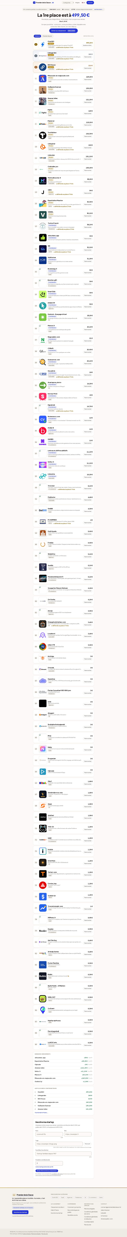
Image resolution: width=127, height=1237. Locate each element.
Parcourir (87, 1144)
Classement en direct (57, 1207)
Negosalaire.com (54, 337)
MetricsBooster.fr (54, 178)
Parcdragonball (53, 1031)
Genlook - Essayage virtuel (57, 314)
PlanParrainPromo (54, 1021)
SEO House (51, 65)
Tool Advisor (52, 132)
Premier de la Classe (44, 3)
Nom (37, 1130)
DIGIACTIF (51, 303)
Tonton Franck (53, 223)
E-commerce (52, 285)
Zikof (50, 781)
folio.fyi (51, 827)
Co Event (51, 1008)
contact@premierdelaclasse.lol (111, 1207)
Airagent (51, 713)
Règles (77, 2)
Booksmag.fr (52, 269)
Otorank (51, 667)
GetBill (50, 508)
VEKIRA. (50, 212)
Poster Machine (53, 963)
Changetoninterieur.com (57, 622)
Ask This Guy (52, 940)
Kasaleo (50, 929)
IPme (49, 736)
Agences (51, 194)
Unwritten (51, 861)
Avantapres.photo (54, 382)
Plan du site (87, 1224)
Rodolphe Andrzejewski (56, 724)
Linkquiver (51, 144)
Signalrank (51, 405)
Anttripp (51, 656)
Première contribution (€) (43, 1160)
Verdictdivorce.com (55, 792)
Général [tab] (37, 36)
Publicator (51, 497)
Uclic (49, 702)
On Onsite (51, 599)
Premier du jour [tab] (47, 36)
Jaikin (50, 190)
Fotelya (50, 543)
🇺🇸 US (83, 2)
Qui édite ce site (73, 1215)
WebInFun (51, 554)
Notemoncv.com (54, 416)
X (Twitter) (104, 1216)
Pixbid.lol (51, 121)
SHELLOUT (51, 997)
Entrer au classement (63, 30)
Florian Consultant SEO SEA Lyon (59, 690)
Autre (50, 206)
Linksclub (51, 155)
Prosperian (52, 758)
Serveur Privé (52, 394)
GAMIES (50, 439)
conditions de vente (57, 1174)
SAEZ (50, 838)
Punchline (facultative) (42, 1150)
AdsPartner (52, 257)
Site (65, 1130)
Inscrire (90, 2)
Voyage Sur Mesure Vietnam (58, 588)
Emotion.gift (52, 280)
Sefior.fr (51, 462)
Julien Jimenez (105, 1210)
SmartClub (51, 291)
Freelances (51, 92)
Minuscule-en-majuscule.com (58, 76)
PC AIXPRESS (52, 520)
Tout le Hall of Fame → (41, 1112)
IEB (49, 246)
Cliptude (51, 771)
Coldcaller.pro (53, 166)
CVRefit (50, 348)
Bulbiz (50, 974)
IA (49, 320)
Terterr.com (52, 872)
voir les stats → (98, 9)
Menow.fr (51, 325)
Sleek (50, 804)
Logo (37, 1140)
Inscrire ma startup (20, 1212)
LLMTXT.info (52, 1042)
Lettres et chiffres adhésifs (57, 450)
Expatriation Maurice (55, 200)
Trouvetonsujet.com (55, 906)
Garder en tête (87, 45)
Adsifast (51, 815)
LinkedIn (103, 1213)
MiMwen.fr (52, 917)
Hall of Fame (55, 1210)
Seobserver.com (54, 360)
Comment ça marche (74, 1207)
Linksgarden (52, 53)
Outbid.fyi (52, 896)
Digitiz (50, 110)
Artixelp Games (53, 952)
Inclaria (50, 849)
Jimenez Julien (53, 98)
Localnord (51, 633)
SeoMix (50, 565)
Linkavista (51, 474)
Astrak (50, 611)
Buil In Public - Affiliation (56, 986)
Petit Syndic (52, 531)
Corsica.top (52, 883)
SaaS (50, 81)
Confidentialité (89, 1222)
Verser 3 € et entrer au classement (47, 1170)
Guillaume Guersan (54, 87)
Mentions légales (89, 1209)
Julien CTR (51, 645)
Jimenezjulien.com (107, 1219)
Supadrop (51, 679)
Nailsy (50, 747)
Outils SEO (51, 47)
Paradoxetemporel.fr (55, 577)
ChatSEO (51, 41)
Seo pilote (51, 371)
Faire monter (87, 57)
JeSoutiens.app (53, 235)
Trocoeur (51, 486)
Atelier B (51, 428)
